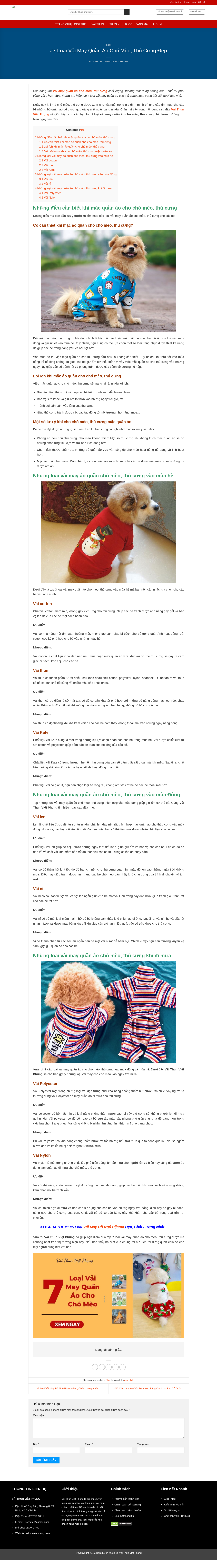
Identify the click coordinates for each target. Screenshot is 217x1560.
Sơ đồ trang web (173, 1510)
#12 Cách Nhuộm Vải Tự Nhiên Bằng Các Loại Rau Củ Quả (147, 1388)
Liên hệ (201, 2)
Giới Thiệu (81, 24)
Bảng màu (142, 24)
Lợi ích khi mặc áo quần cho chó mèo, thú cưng (71, 146)
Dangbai (123, 61)
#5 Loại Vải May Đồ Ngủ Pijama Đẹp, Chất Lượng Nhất (67, 1388)
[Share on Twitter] (102, 1367)
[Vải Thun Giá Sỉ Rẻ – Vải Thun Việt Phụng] (37, 12)
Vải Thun (86, 1503)
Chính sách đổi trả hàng (127, 1504)
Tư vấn (115, 24)
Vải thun (98, 24)
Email (89, 1444)
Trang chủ (63, 24)
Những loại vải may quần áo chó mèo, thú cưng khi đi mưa (73, 188)
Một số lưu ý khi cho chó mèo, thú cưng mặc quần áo (75, 151)
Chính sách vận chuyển (127, 1510)
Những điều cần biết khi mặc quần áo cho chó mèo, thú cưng (74, 137)
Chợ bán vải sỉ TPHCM (177, 1515)
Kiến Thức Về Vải (173, 1504)
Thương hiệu (190, 2)
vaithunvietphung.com (38, 1533)
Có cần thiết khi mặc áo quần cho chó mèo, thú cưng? (76, 142)
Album (157, 24)
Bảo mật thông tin (124, 1515)
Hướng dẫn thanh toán (126, 1498)
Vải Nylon (47, 197)
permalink (128, 1380)
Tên (36, 1444)
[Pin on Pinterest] (115, 1367)
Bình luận (39, 1415)
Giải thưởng (175, 2)
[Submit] (127, 12)
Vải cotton (48, 160)
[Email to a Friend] (108, 1367)
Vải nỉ (45, 183)
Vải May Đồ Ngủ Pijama (103, 1227)
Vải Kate (47, 169)
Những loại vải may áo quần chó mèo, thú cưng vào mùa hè (74, 156)
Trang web (143, 1444)
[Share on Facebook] (95, 1367)
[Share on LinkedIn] (122, 1367)
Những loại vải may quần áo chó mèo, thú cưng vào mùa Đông (75, 174)
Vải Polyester (50, 193)
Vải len (46, 179)
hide (82, 129)
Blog (128, 24)
